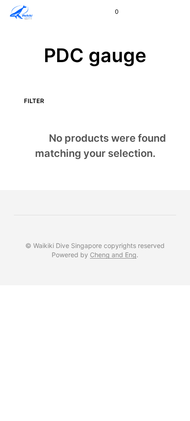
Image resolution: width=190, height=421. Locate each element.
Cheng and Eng (113, 255)
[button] (110, 12)
